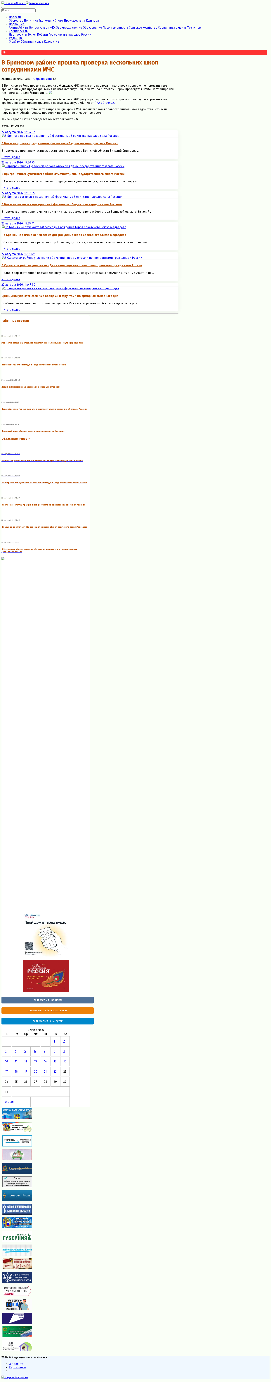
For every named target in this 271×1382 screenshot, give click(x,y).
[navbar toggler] (2, 7)
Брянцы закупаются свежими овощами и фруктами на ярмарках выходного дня (59, 296)
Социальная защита (172, 27)
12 (25, 1061)
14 (45, 1061)
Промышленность (115, 27)
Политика (31, 20)
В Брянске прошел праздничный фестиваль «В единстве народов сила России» (59, 143)
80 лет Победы (37, 34)
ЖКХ (52, 27)
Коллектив (51, 41)
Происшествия (74, 20)
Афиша (23, 27)
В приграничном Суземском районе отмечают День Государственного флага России (63, 174)
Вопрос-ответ (39, 27)
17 (6, 1071)
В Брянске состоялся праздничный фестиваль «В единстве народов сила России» (61, 204)
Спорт (59, 20)
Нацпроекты (18, 34)
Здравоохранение (69, 27)
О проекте (16, 1364)
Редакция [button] (16, 38)
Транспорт (194, 27)
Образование (92, 27)
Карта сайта (17, 1367)
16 (64, 1061)
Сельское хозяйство (143, 27)
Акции (13, 27)
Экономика (46, 20)
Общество (16, 20)
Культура (92, 20)
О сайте (14, 41)
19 (25, 1071)
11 (16, 1061)
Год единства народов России (70, 34)
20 (35, 1071)
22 (55, 1071)
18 (16, 1071)
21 (45, 1071)
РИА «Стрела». (104, 102)
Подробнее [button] (17, 24)
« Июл (9, 1102)
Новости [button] (15, 17)
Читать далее (10, 157)
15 (55, 1061)
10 (6, 1061)
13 (35, 1061)
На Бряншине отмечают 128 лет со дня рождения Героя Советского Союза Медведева (63, 235)
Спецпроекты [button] (18, 31)
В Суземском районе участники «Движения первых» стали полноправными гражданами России (71, 265)
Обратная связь (31, 41)
